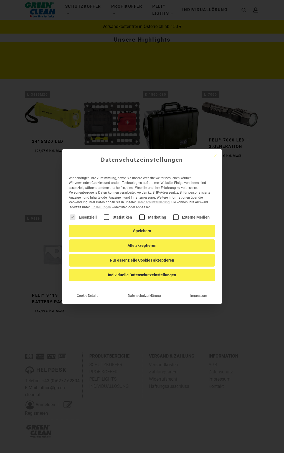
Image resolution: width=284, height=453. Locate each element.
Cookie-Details (87, 296)
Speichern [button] (142, 231)
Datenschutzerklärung (153, 202)
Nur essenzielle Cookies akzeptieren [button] (142, 260)
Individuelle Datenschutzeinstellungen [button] (142, 275)
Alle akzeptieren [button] (142, 245)
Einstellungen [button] (101, 207)
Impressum (198, 296)
